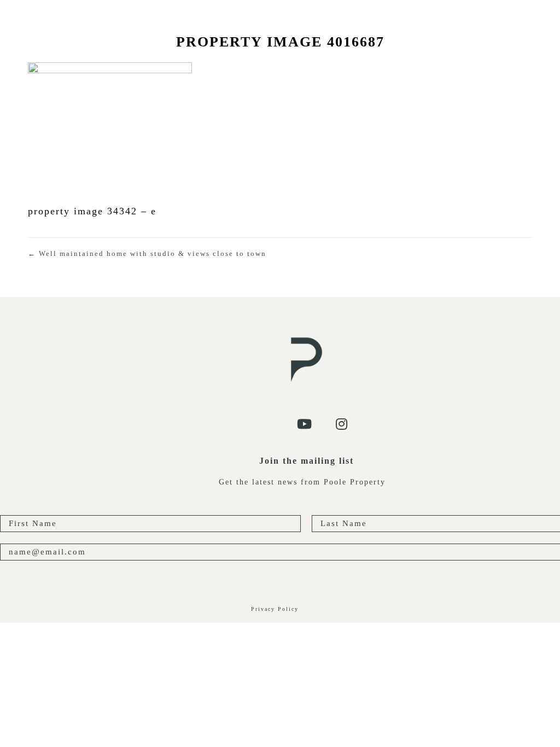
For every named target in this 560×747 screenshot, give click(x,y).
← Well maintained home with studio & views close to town (147, 253)
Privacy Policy (275, 609)
